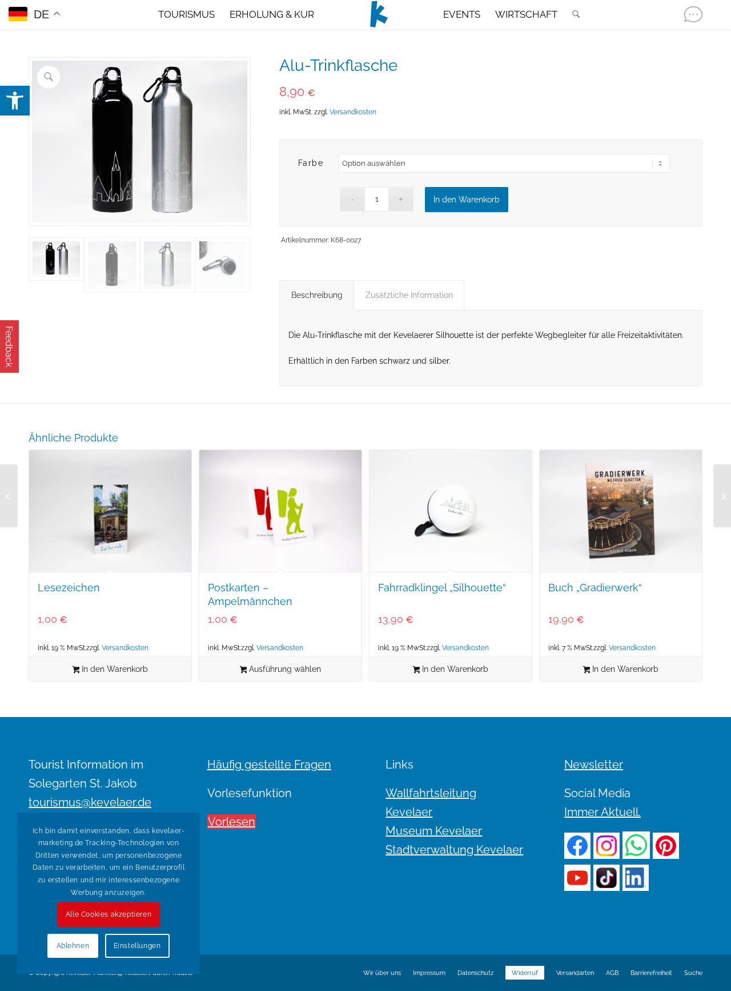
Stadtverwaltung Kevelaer (454, 850)
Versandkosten (353, 112)
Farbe (311, 163)
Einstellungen (137, 946)
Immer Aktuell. (602, 812)
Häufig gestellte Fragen (269, 764)
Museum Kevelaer (433, 831)
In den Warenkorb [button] (113, 669)
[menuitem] (186, 14)
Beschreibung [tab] (317, 295)
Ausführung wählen (284, 669)
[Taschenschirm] (9, 495)
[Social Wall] (693, 14)
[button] (15, 101)
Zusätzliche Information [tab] (409, 295)
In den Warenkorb (466, 199)
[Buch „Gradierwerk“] (722, 495)
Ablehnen (73, 946)
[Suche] (572, 14)
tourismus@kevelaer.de (90, 802)
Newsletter (593, 764)
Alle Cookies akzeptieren (108, 914)
